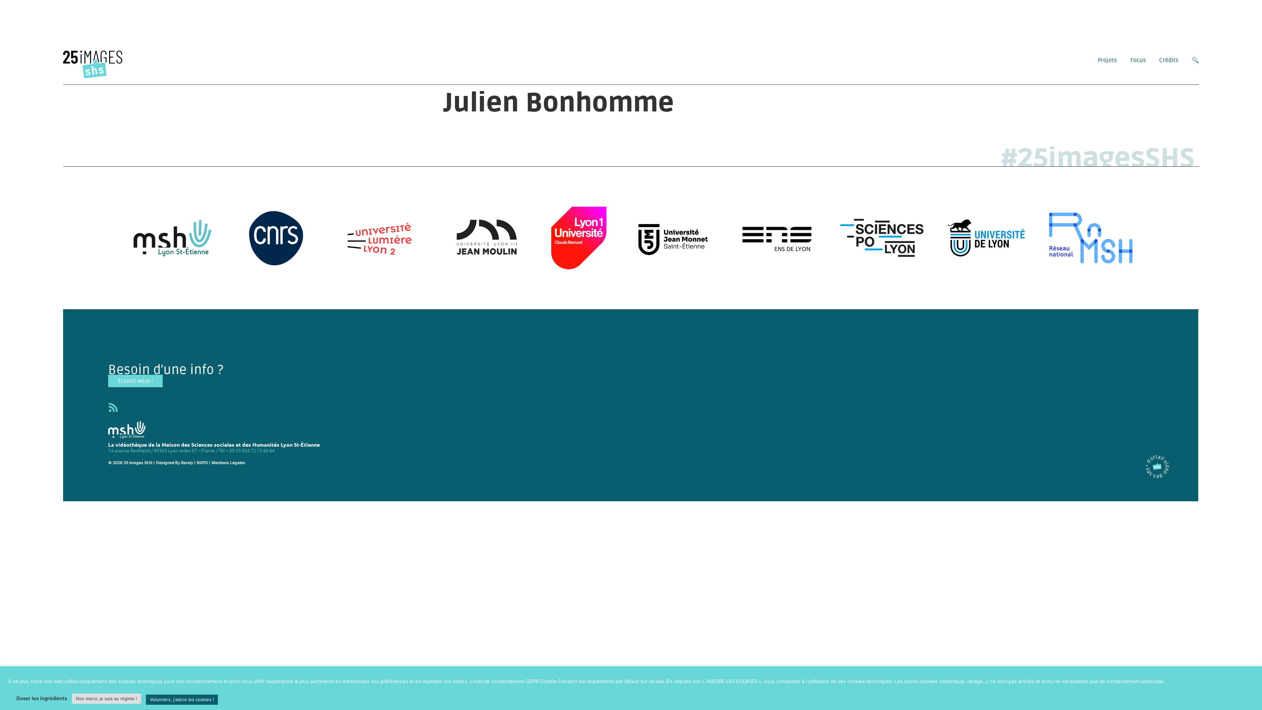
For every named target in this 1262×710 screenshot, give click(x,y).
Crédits (1169, 60)
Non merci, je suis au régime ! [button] (106, 698)
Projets (1107, 60)
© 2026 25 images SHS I (131, 462)
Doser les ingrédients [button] (41, 698)
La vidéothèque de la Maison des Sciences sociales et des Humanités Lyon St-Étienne (214, 444)
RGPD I (203, 462)
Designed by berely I (175, 462)
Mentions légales (228, 462)
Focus (1138, 60)
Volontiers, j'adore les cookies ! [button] (182, 699)
